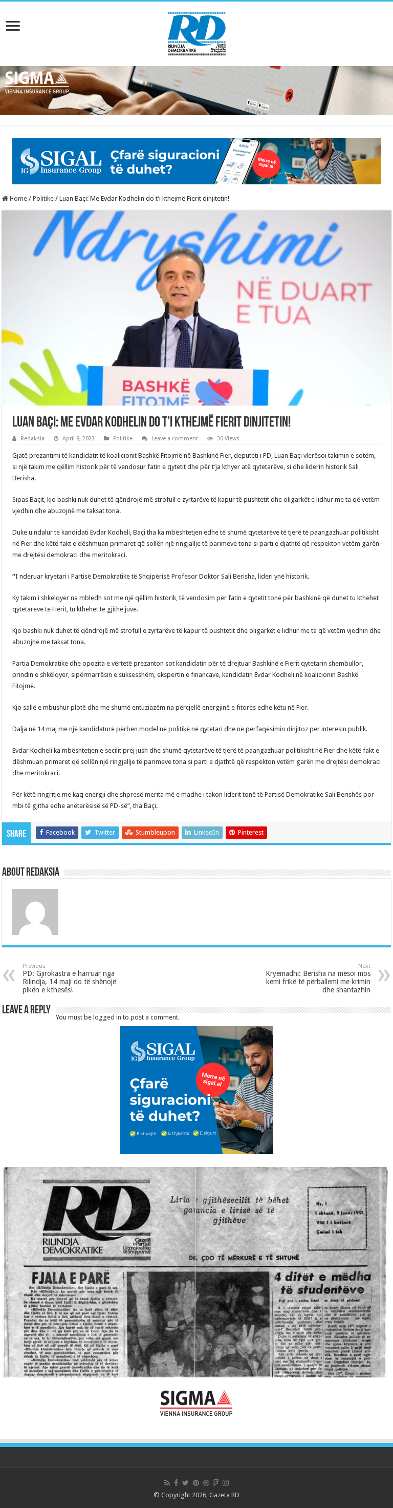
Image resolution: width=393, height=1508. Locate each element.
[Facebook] (176, 1483)
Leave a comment (174, 438)
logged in (107, 1017)
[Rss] (167, 1483)
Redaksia (32, 438)
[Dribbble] (206, 1483)
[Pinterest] (196, 1483)
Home (17, 198)
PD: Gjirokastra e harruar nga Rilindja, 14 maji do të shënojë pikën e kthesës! (69, 978)
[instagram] (226, 1483)
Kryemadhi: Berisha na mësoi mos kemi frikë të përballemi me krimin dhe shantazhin (318, 978)
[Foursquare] (216, 1483)
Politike (43, 198)
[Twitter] (185, 1483)
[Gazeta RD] (197, 31)
